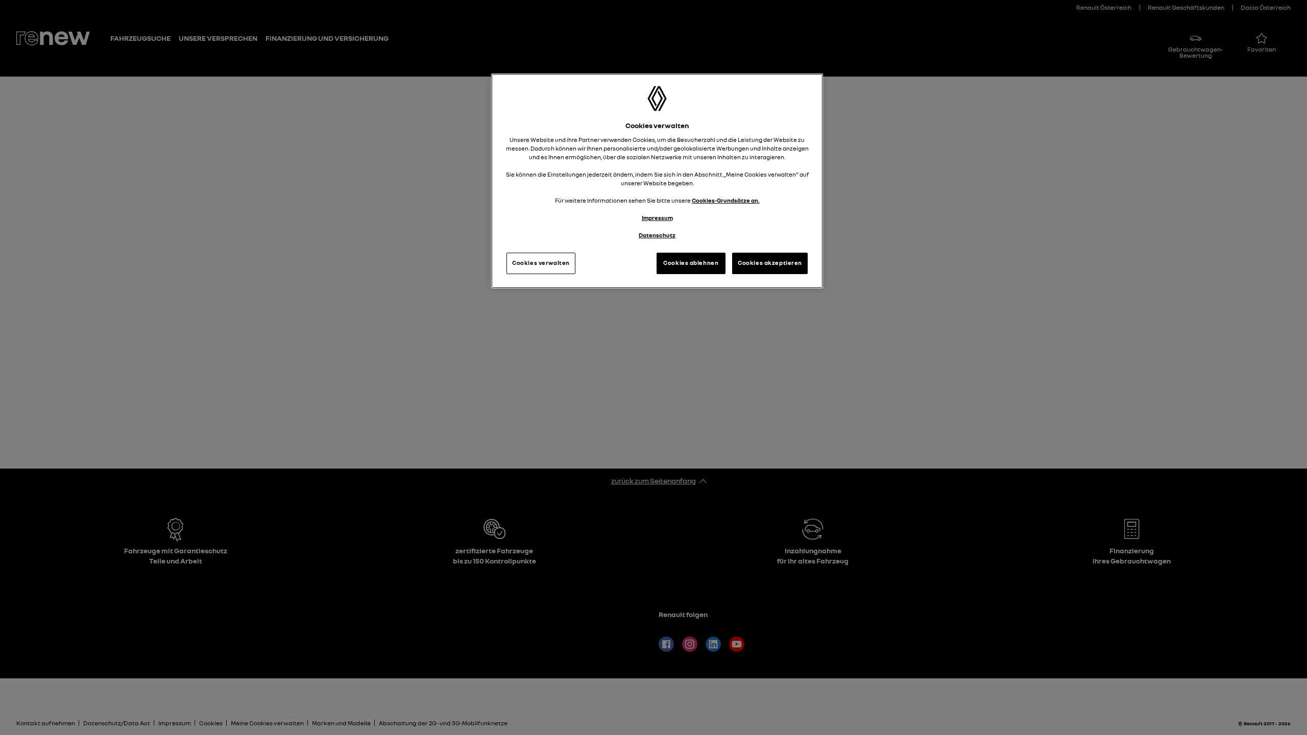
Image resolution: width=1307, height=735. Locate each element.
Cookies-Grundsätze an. (726, 200)
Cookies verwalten (541, 262)
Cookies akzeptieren (770, 262)
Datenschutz (657, 235)
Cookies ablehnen (690, 262)
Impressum (657, 218)
